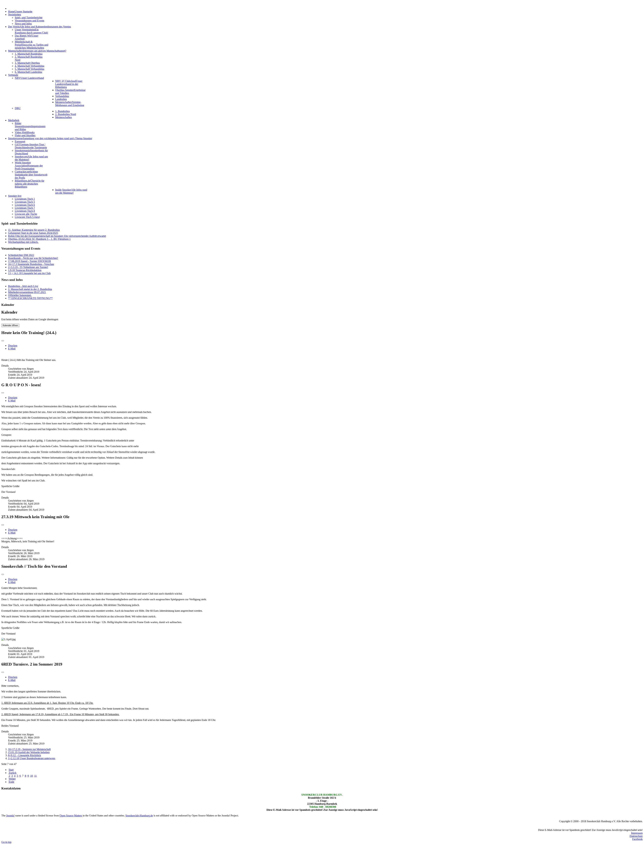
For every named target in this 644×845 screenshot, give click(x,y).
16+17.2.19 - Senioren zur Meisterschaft (29, 749)
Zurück (12, 772)
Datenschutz (636, 836)
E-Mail (11, 348)
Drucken (12, 345)
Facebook (637, 839)
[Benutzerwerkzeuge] (2, 340)
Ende (11, 781)
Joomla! (10, 815)
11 (35, 775)
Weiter (12, 778)
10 (31, 775)
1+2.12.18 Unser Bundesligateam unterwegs (31, 758)
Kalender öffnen (10, 325)
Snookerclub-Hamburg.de (139, 815)
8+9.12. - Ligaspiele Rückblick (24, 755)
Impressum (637, 833)
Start (11, 769)
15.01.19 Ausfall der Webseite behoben (29, 752)
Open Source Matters (71, 815)
